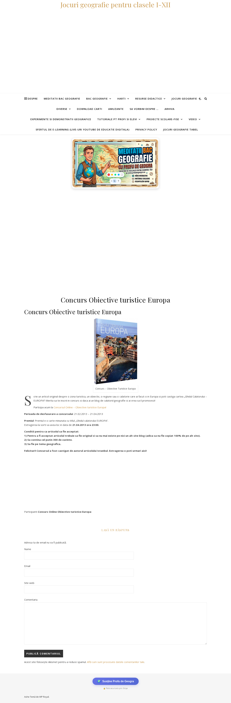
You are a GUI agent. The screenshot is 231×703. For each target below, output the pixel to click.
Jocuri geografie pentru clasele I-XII (115, 4)
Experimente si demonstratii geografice (60, 119)
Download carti (89, 109)
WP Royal (44, 696)
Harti (121, 98)
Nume (27, 549)
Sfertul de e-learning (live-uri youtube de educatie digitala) (82, 129)
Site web (29, 583)
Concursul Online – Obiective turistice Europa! (80, 407)
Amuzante (116, 109)
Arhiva (170, 109)
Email (27, 566)
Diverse (61, 109)
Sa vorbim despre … (144, 109)
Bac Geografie (97, 98)
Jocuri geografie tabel (180, 129)
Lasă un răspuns (115, 530)
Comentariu (31, 599)
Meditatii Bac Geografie (62, 98)
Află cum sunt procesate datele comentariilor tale (115, 662)
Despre (33, 98)
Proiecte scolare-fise (163, 119)
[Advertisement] (101, 215)
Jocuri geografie (184, 98)
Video (193, 119)
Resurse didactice (148, 98)
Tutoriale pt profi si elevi (117, 119)
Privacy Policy (146, 129)
